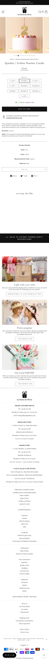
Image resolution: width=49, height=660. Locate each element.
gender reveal (24, 565)
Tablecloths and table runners (24, 489)
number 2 (24, 81)
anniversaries (24, 571)
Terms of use (24, 632)
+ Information (24, 384)
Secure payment (24, 623)
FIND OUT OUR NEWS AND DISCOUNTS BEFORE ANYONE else (24, 639)
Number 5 (24, 86)
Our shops (24, 609)
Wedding (24, 568)
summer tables (24, 574)
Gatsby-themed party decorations (26, 59)
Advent (24, 585)
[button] (4, 201)
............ (24, 507)
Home (12, 59)
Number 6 (36, 86)
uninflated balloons (24, 510)
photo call (24, 524)
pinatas (24, 518)
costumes (24, 515)
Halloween (24, 579)
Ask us (24, 169)
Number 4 (13, 86)
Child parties (24, 548)
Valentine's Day (24, 588)
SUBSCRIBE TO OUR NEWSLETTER (24, 294)
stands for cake (24, 504)
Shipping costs (24, 618)
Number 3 (36, 81)
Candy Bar (24, 532)
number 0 (24, 96)
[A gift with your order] (24, 269)
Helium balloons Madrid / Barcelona (24, 596)
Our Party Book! (24, 606)
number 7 (12, 91)
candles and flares (24, 501)
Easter (24, 591)
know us (24, 604)
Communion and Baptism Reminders (24, 541)
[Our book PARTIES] (24, 357)
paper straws (24, 498)
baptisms (24, 562)
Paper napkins (24, 495)
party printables (24, 538)
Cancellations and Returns (24, 621)
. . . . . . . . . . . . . (24, 512)
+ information (24, 339)
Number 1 (13, 81)
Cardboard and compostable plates (24, 492)
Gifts (24, 527)
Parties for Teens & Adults (24, 554)
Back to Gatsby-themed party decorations (26, 238)
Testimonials (24, 612)
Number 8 (24, 91)
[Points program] (24, 312)
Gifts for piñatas (24, 521)
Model (24, 77)
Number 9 (36, 91)
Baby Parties (24, 551)
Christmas (24, 582)
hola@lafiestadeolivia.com (26, 415)
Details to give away (24, 535)
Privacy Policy (24, 629)
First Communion (24, 559)
